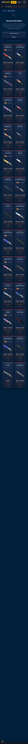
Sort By (14, 37)
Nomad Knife (11, 11)
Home (4, 11)
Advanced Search (13, 33)
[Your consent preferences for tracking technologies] (2, 741)
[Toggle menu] (24, 2)
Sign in (13, 2)
